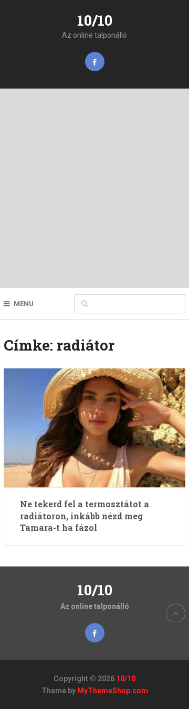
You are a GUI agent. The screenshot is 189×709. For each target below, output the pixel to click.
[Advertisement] (94, 188)
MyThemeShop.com (112, 690)
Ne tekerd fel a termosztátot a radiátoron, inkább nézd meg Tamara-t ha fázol (84, 515)
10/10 (94, 20)
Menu (24, 304)
